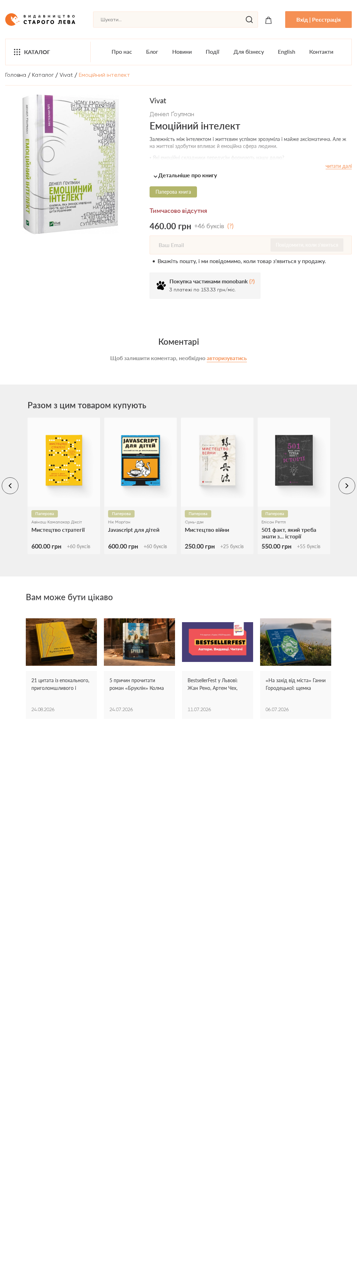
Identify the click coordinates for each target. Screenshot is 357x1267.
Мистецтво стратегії (58, 529)
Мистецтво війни (207, 529)
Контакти (321, 51)
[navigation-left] (10, 485)
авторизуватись (227, 358)
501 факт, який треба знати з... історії (288, 532)
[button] (251, 175)
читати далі (339, 166)
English (286, 51)
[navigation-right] (347, 485)
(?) (230, 226)
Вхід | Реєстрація (318, 19)
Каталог (37, 52)
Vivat (66, 75)
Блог (152, 51)
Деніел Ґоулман (172, 114)
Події (212, 51)
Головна (15, 75)
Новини (182, 51)
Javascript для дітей (133, 529)
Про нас (122, 51)
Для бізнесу (249, 51)
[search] (249, 19)
